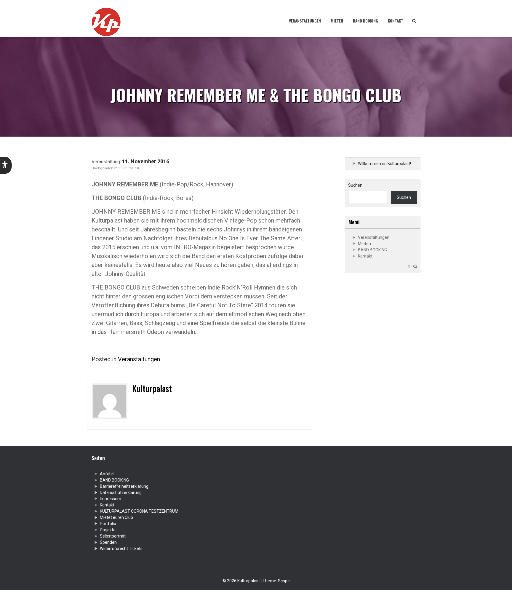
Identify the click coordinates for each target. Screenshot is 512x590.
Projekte (108, 529)
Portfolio (108, 523)
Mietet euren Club (116, 517)
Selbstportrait (113, 536)
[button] (6, 165)
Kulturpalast (130, 168)
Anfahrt (107, 473)
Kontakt (395, 20)
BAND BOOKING (365, 20)
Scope (284, 580)
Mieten (337, 20)
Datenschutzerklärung (121, 492)
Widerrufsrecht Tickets (121, 548)
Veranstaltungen (305, 20)
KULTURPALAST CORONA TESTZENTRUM (139, 511)
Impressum (110, 498)
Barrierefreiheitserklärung (124, 486)
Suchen (355, 185)
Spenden (108, 542)
